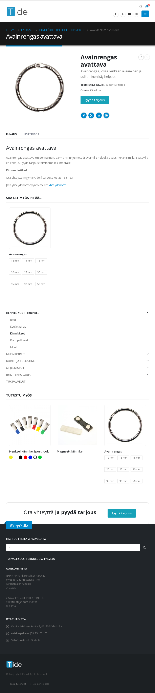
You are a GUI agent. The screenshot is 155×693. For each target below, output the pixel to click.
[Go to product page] (30, 228)
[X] (123, 14)
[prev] (141, 57)
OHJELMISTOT (15, 368)
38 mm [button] (28, 284)
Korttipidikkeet (19, 340)
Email (106, 115)
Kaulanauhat (18, 326)
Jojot (13, 320)
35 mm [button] (15, 284)
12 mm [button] (15, 260)
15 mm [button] (28, 260)
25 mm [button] (28, 272)
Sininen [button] (30, 457)
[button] (140, 6)
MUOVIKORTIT (15, 354)
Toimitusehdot (18, 683)
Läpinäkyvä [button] (16, 457)
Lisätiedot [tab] (31, 134)
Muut (13, 347)
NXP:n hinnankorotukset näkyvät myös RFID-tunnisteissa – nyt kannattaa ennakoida (25, 579)
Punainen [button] (25, 457)
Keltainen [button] (11, 457)
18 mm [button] (41, 260)
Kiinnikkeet (96, 90)
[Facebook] (116, 14)
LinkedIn (99, 115)
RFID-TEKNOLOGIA (18, 375)
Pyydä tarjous (95, 100)
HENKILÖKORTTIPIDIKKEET (23, 313)
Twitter (91, 115)
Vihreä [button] (40, 457)
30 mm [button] (41, 272)
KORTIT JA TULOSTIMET (21, 361)
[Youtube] (129, 14)
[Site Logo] (17, 11)
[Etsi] (144, 547)
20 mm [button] (15, 272)
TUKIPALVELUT (16, 381)
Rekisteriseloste (40, 683)
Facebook (84, 115)
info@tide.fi (33, 640)
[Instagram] (136, 14)
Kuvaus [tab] (11, 134)
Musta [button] (20, 457)
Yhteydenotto (58, 185)
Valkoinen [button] (35, 457)
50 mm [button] (41, 284)
